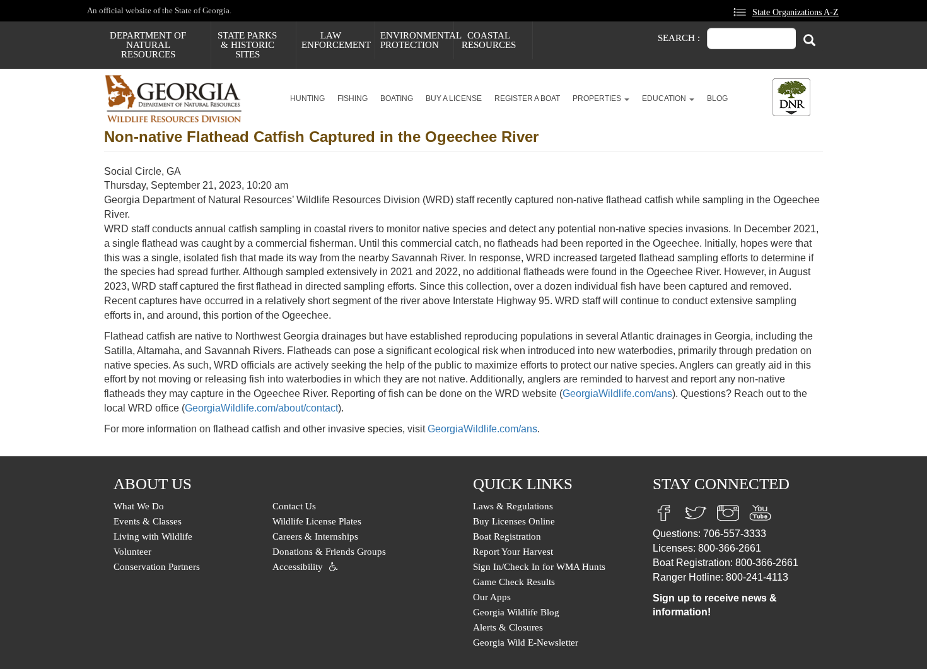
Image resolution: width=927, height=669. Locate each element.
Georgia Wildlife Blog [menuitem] (516, 612)
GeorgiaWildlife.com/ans (617, 393)
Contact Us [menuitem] (294, 506)
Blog (717, 98)
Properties (598, 98)
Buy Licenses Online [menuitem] (514, 521)
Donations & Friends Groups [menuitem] (329, 552)
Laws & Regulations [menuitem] (513, 506)
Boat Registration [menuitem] (507, 536)
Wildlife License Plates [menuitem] (316, 521)
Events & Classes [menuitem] (148, 521)
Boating (396, 98)
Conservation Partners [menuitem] (157, 567)
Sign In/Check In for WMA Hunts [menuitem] (539, 567)
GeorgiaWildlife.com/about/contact (261, 408)
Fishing (352, 98)
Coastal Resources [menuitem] (489, 40)
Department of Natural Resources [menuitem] (148, 44)
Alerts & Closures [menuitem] (508, 627)
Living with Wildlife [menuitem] (153, 536)
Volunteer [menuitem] (132, 552)
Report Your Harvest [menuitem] (513, 552)
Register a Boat (527, 98)
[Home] (178, 99)
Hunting (307, 98)
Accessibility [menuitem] (297, 567)
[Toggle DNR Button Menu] (791, 97)
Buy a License (454, 98)
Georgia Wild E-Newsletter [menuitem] (525, 642)
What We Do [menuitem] (139, 506)
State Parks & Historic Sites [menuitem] (247, 44)
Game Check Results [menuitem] (514, 582)
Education (665, 98)
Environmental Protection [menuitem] (416, 40)
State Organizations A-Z (795, 12)
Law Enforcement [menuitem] (336, 40)
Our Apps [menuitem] (492, 597)
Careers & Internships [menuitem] (315, 536)
